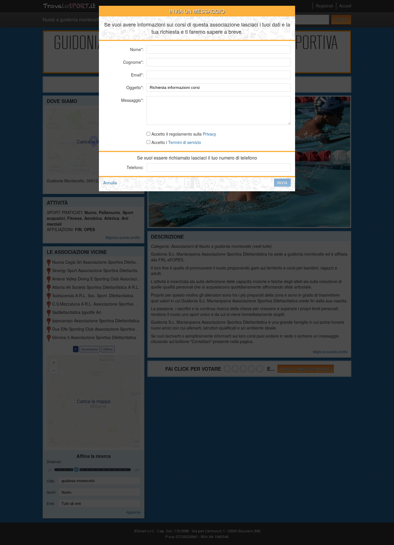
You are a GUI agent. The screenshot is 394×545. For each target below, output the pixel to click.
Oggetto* (134, 87)
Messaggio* (131, 100)
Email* (136, 75)
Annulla (110, 183)
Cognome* (132, 62)
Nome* (136, 49)
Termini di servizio (184, 142)
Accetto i (175, 142)
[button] (282, 183)
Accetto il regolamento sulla (183, 134)
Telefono (134, 167)
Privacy (209, 134)
